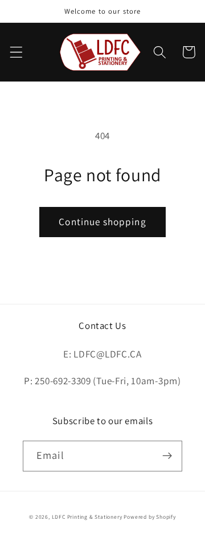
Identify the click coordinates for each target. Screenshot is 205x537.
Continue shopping (102, 221)
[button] (16, 52)
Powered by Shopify (150, 516)
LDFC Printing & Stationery (87, 516)
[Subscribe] (167, 456)
